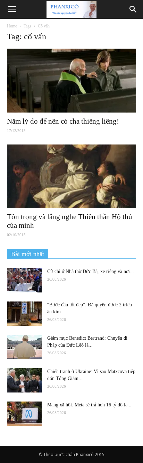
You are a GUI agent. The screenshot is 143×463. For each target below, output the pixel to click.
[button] (133, 9)
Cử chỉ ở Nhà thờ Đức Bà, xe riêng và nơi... (90, 271)
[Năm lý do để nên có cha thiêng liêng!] (71, 81)
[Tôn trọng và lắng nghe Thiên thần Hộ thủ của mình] (71, 176)
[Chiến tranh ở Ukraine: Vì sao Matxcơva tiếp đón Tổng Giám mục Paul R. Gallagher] (24, 380)
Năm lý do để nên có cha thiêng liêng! (63, 121)
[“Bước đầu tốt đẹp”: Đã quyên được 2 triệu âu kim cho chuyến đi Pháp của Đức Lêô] (24, 313)
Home (12, 26)
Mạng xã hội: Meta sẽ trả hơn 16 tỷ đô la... (89, 404)
